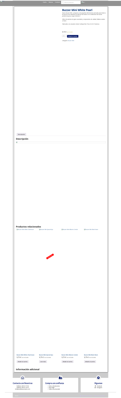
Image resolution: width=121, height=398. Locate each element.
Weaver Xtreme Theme (87, 396)
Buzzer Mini (71, 40)
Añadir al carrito (72, 36)
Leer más (43, 361)
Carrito (45, 2)
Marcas (51, 2)
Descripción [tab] (21, 134)
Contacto (57, 2)
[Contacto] (22, 377)
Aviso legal (51, 387)
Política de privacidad (99, 396)
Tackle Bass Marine (24, 396)
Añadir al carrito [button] (22, 361)
